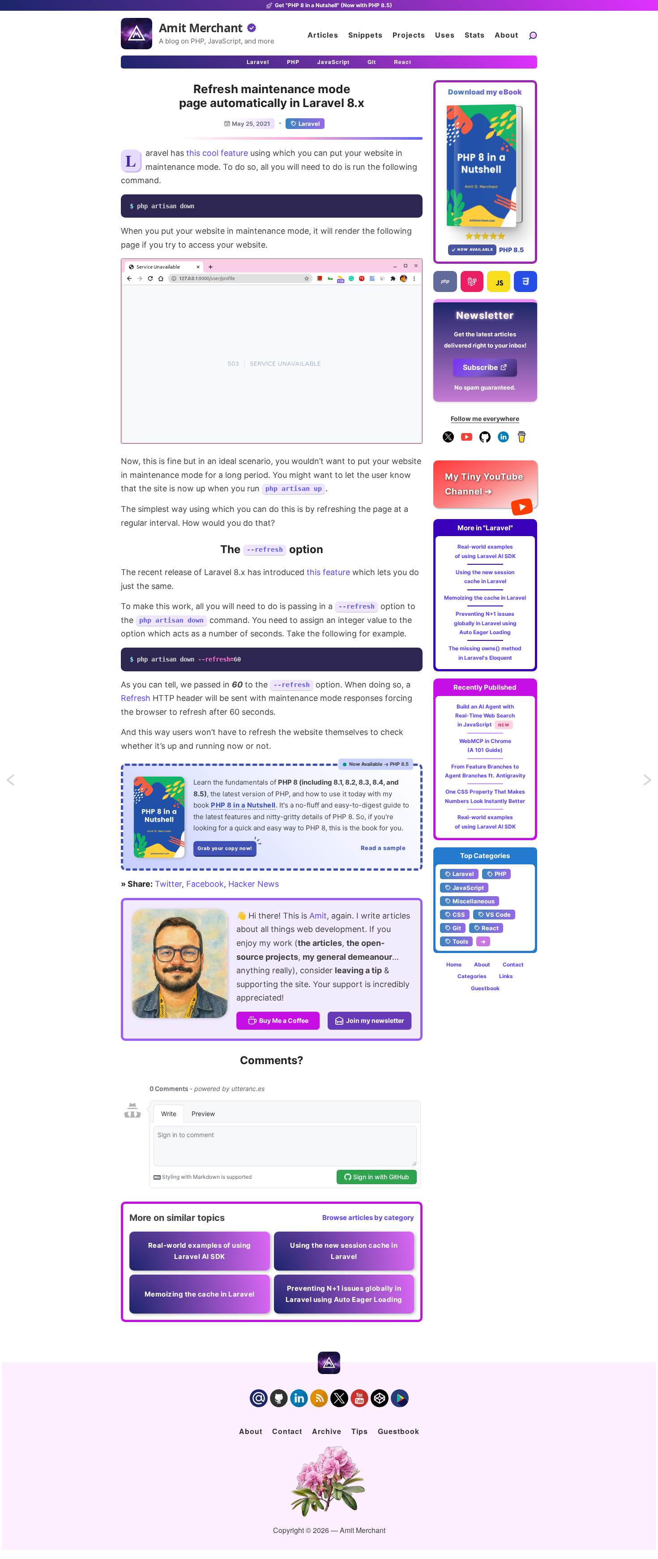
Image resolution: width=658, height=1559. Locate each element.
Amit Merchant (201, 28)
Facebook (205, 884)
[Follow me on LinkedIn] (503, 440)
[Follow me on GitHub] (485, 440)
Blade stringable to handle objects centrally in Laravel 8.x (19, 782)
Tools (460, 941)
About (506, 34)
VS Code (498, 914)
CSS (459, 914)
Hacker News (253, 884)
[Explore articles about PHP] (445, 281)
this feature (328, 572)
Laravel (258, 62)
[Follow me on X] (448, 440)
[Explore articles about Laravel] (472, 281)
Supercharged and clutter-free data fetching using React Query (648, 782)
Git (371, 62)
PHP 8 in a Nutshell (243, 805)
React (402, 62)
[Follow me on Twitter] (179, 963)
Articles (323, 34)
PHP (293, 62)
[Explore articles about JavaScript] (498, 281)
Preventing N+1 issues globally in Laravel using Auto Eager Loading (485, 623)
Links (506, 976)
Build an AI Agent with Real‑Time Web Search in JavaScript (485, 715)
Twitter (168, 884)
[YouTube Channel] (466, 440)
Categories (472, 976)
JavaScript (333, 62)
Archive (327, 1431)
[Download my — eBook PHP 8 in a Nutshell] (485, 165)
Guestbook (485, 988)
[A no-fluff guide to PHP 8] (159, 817)
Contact (513, 964)
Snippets (365, 34)
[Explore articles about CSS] (525, 281)
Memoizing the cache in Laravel (485, 597)
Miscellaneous (474, 901)
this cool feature (217, 153)
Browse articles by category (368, 1217)
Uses (445, 34)
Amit (318, 915)
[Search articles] (532, 35)
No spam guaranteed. (485, 387)
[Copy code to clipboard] (413, 204)
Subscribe (480, 367)
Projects (409, 34)
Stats (475, 34)
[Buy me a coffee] (521, 440)
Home (453, 964)
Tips (359, 1431)
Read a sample (383, 847)
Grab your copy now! (224, 848)
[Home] (136, 33)
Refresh (135, 698)
